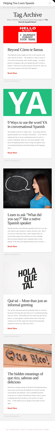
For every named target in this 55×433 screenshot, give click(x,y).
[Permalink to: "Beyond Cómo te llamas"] (27, 34)
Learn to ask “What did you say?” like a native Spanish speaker (24, 219)
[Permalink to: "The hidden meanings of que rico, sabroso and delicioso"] (27, 355)
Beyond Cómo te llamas (25, 49)
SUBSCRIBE (46, 429)
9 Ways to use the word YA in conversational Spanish (27, 124)
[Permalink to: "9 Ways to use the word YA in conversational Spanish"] (27, 102)
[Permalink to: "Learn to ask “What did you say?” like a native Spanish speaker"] (27, 188)
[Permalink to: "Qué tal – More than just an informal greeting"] (27, 278)
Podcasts (23, 429)
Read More (12, 73)
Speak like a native (15, 429)
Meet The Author (38, 429)
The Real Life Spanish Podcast (11, 81)
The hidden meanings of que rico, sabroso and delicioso (25, 378)
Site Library (29, 429)
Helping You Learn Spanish (18, 3)
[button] (50, 3)
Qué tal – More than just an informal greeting (27, 303)
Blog (7, 429)
